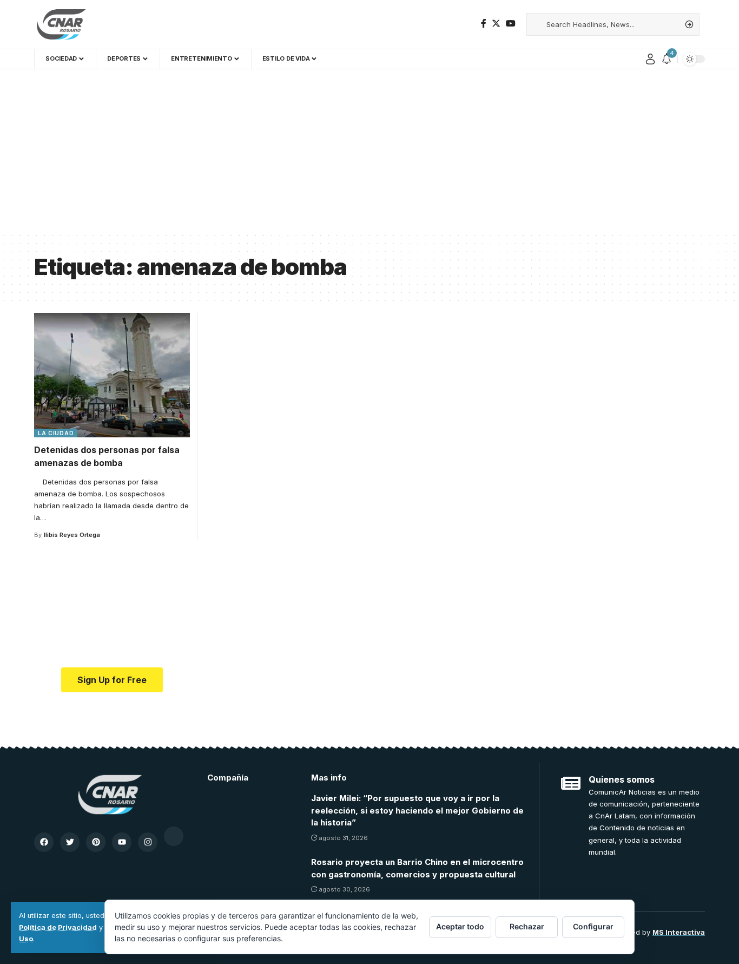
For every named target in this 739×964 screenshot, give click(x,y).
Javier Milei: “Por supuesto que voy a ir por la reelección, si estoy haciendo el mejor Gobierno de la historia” (417, 810)
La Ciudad (56, 433)
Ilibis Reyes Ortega (72, 535)
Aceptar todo (460, 926)
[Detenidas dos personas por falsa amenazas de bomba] (112, 375)
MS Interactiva (678, 932)
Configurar (593, 926)
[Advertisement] (369, 150)
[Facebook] (483, 23)
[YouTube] (510, 23)
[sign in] (650, 59)
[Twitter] (496, 23)
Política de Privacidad (58, 927)
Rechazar (527, 926)
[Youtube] (121, 842)
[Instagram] (147, 842)
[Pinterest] (95, 842)
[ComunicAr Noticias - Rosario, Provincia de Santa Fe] (61, 24)
